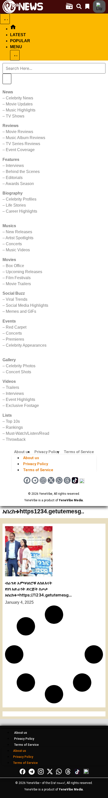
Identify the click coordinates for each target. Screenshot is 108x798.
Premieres (15, 339)
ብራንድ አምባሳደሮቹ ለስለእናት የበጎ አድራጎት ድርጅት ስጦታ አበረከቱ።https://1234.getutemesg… (38, 588)
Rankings (14, 427)
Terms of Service (79, 452)
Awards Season (20, 183)
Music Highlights (20, 110)
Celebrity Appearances (26, 345)
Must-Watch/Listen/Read (27, 433)
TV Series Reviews (23, 144)
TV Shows (15, 116)
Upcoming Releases (24, 272)
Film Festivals (18, 278)
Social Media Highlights (27, 305)
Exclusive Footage (22, 405)
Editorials (14, 177)
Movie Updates (19, 104)
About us (22, 452)
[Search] (7, 79)
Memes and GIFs (21, 311)
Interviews (15, 165)
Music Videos (18, 250)
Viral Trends (16, 299)
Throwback (16, 439)
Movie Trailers (18, 284)
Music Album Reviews (25, 138)
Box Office (15, 266)
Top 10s (13, 421)
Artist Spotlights (19, 238)
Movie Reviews (19, 132)
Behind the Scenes (23, 171)
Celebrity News (19, 98)
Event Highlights (20, 399)
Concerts (14, 244)
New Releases (19, 232)
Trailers (12, 387)
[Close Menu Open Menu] (15, 55)
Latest (18, 35)
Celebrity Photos (20, 366)
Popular (20, 41)
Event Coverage (20, 150)
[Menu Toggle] (5, 19)
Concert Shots (18, 372)
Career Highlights (21, 211)
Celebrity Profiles (21, 199)
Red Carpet (16, 327)
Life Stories (16, 205)
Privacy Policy (46, 452)
